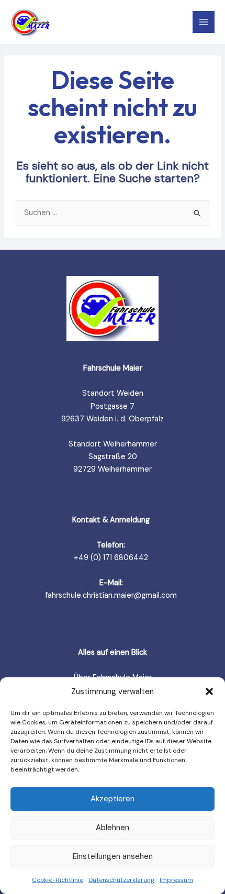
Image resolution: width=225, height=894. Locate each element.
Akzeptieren (112, 799)
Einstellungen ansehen (113, 856)
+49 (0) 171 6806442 (111, 558)
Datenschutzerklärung (121, 880)
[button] (209, 691)
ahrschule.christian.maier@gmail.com (112, 595)
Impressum (176, 880)
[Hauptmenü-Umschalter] (204, 22)
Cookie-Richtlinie (57, 880)
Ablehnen (112, 827)
